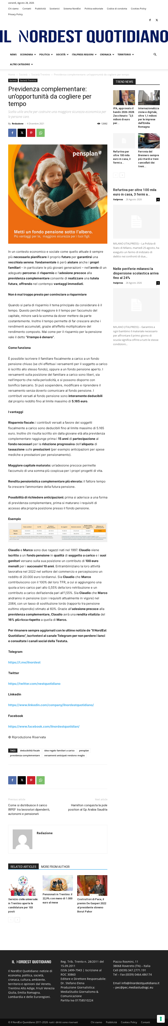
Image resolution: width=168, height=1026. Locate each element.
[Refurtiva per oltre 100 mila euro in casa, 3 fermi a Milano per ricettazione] (124, 140)
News (13, 54)
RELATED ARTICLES (23, 866)
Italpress (118, 199)
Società (61, 54)
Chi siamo (13, 8)
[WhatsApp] (40, 133)
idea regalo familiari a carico (59, 750)
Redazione (18, 123)
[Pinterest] (31, 133)
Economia (26, 54)
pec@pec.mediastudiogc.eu (134, 987)
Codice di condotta (117, 8)
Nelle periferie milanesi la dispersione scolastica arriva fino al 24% (136, 273)
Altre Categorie (20, 64)
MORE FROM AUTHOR (55, 866)
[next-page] (17, 919)
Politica (44, 54)
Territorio (124, 54)
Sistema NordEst (72, 8)
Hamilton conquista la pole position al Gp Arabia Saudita (87, 807)
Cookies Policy (138, 8)
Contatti (27, 8)
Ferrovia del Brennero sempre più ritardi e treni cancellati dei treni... (148, 159)
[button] (155, 55)
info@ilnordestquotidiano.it (140, 983)
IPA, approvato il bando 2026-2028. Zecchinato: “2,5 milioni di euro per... (124, 116)
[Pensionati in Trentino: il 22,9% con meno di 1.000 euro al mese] (58, 883)
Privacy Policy (15, 14)
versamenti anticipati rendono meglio (64, 755)
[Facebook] (150, 20)
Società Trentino (40, 74)
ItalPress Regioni (83, 54)
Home (11, 74)
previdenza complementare (25, 755)
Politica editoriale (94, 8)
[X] (157, 20)
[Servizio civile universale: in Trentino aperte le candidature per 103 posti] (23, 885)
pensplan (84, 750)
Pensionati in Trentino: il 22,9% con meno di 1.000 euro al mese (57, 898)
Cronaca (105, 54)
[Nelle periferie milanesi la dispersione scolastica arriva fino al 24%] (136, 305)
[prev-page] (10, 919)
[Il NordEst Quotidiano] (84, 36)
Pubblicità (40, 8)
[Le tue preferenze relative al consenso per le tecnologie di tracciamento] (161, 1019)
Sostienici (55, 8)
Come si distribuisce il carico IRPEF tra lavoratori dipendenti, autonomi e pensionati (29, 809)
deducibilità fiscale (30, 750)
